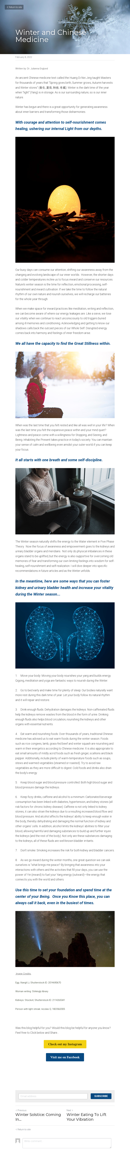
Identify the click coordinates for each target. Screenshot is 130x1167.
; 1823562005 (58, 1009)
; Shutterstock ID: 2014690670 (45, 982)
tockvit (29, 1000)
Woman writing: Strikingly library (31, 991)
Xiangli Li (24, 982)
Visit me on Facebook (65, 1057)
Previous (22, 1110)
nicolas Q (46, 1009)
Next (69, 1110)
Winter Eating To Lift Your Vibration (86, 1117)
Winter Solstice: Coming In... (38, 1117)
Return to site (15, 7)
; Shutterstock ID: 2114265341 (49, 1000)
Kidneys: (20, 1000)
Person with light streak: (28, 1009)
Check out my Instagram (65, 1044)
